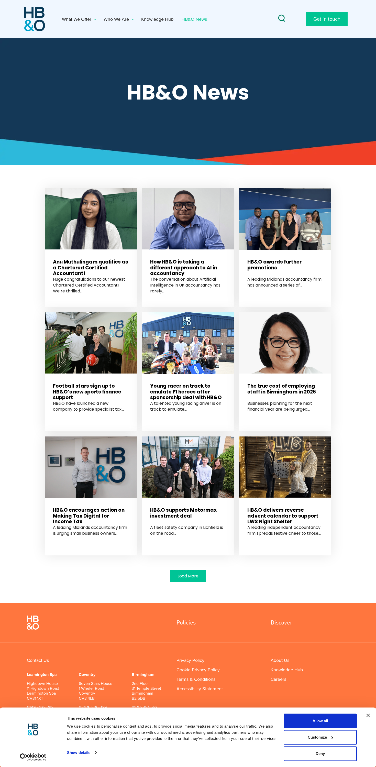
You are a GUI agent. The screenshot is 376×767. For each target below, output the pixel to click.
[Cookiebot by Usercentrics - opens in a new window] (33, 757)
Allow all (320, 721)
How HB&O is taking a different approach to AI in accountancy (183, 267)
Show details (78, 752)
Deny (320, 753)
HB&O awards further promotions (274, 264)
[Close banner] (368, 715)
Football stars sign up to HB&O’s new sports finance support (87, 391)
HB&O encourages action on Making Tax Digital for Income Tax (89, 516)
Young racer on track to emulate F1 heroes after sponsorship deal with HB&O (186, 391)
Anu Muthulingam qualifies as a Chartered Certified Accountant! (90, 267)
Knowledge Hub (157, 19)
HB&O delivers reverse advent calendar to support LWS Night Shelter (282, 516)
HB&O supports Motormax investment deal (183, 513)
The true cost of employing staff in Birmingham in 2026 (281, 388)
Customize (317, 737)
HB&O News (194, 19)
